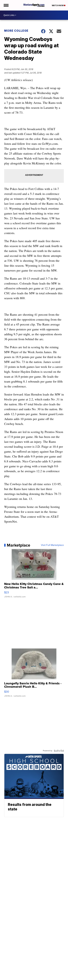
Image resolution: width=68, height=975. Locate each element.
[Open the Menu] (6, 5)
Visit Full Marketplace (52, 545)
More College (16, 30)
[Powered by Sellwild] (59, 751)
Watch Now (58, 5)
